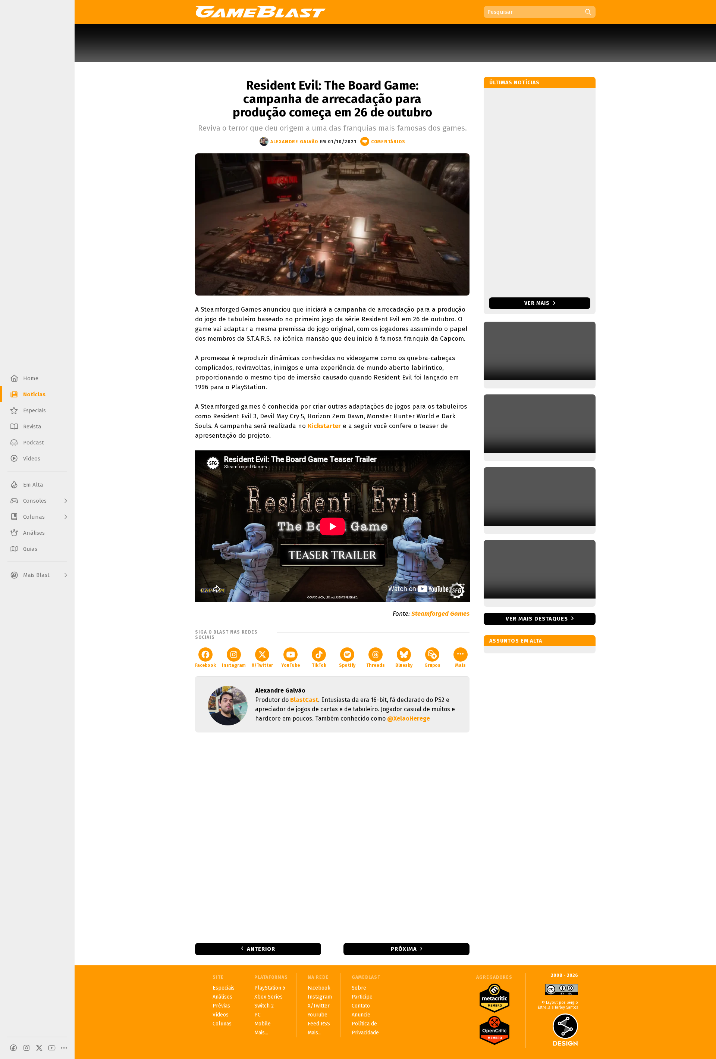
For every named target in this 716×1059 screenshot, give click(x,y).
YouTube (290, 665)
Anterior (261, 949)
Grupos (432, 665)
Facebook (205, 665)
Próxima (404, 949)
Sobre (359, 988)
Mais (460, 665)
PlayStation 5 (269, 988)
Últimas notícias (514, 82)
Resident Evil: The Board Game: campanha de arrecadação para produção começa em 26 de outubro (332, 99)
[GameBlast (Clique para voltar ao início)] (260, 11)
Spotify (347, 665)
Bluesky (403, 665)
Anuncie (361, 1015)
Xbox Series (268, 997)
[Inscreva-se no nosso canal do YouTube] (51, 1047)
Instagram (234, 665)
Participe (362, 997)
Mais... (261, 1033)
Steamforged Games (440, 614)
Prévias (221, 1006)
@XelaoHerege (408, 718)
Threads (375, 665)
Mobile (262, 1024)
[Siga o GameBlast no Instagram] (26, 1047)
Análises (222, 997)
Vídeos (221, 1015)
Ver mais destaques (537, 618)
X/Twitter (262, 665)
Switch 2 (264, 1006)
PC (257, 1015)
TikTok (319, 665)
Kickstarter (324, 426)
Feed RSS (319, 1024)
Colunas (222, 1024)
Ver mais (537, 303)
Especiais (224, 988)
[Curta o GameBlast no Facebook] (13, 1047)
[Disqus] (332, 837)
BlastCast (304, 699)
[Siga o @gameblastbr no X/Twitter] (39, 1047)
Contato (361, 1006)
